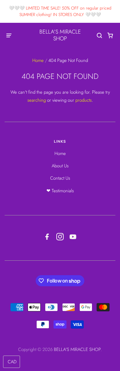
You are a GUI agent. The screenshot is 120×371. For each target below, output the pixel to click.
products (83, 100)
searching (36, 100)
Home (38, 60)
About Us (60, 165)
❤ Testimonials (60, 190)
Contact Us (60, 178)
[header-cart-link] (110, 35)
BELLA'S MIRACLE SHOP (60, 35)
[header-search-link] (99, 35)
